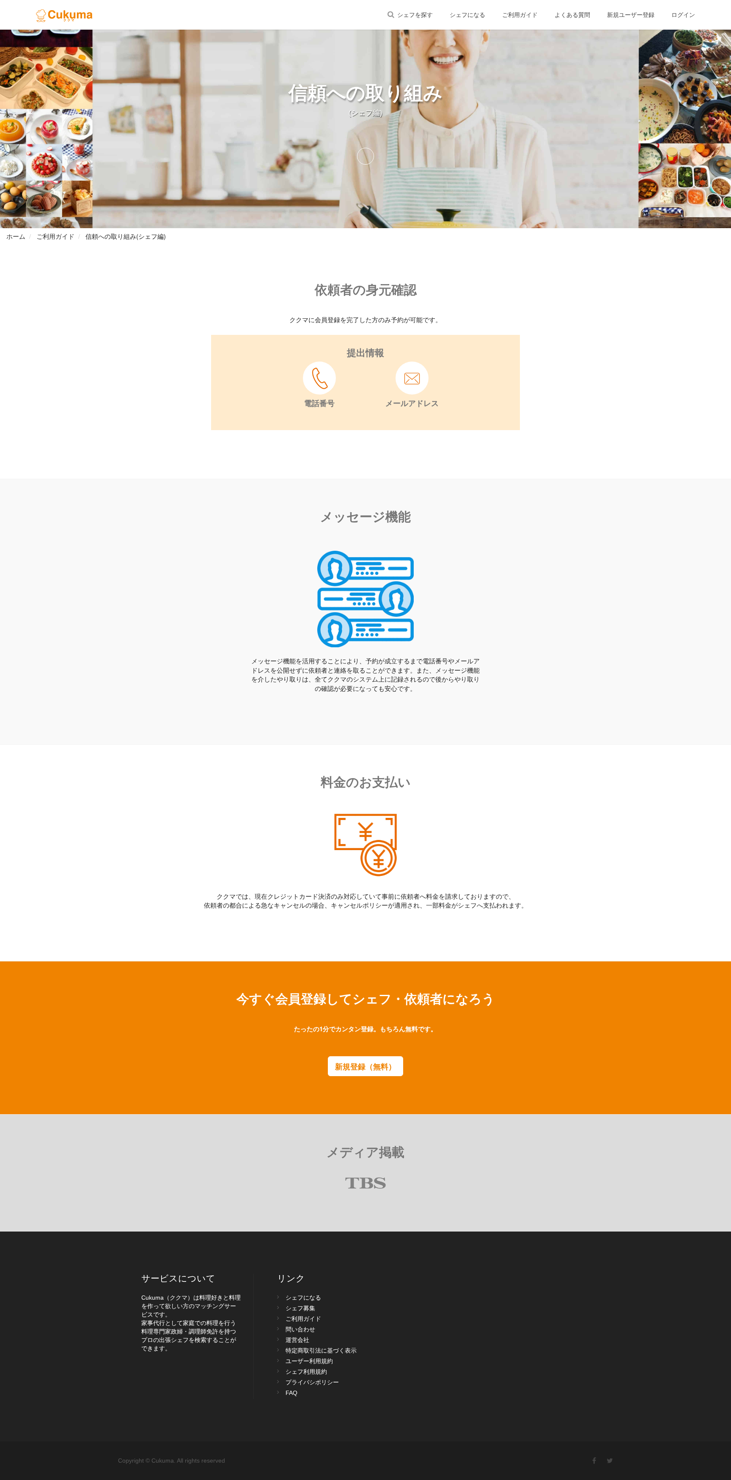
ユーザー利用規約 (309, 1361)
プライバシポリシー (312, 1382)
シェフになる (467, 14)
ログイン (683, 14)
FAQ (291, 1392)
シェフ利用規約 (306, 1371)
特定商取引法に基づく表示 (321, 1350)
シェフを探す (414, 14)
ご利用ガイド (520, 14)
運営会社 (297, 1339)
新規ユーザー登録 (630, 14)
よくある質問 (572, 14)
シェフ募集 (300, 1308)
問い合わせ (300, 1329)
